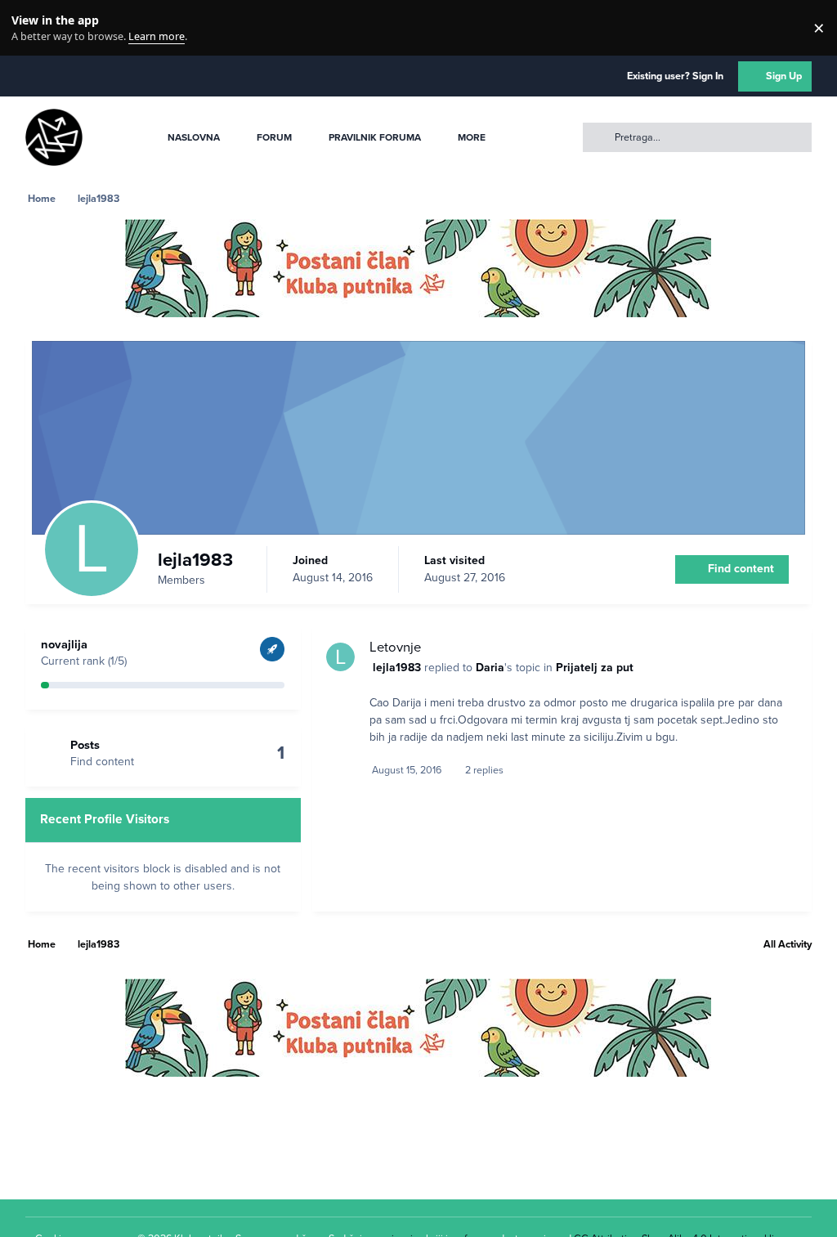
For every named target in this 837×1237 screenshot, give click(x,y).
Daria (490, 668)
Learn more (31, 28)
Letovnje (395, 647)
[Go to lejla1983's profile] (340, 657)
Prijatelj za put (594, 668)
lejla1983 (397, 668)
